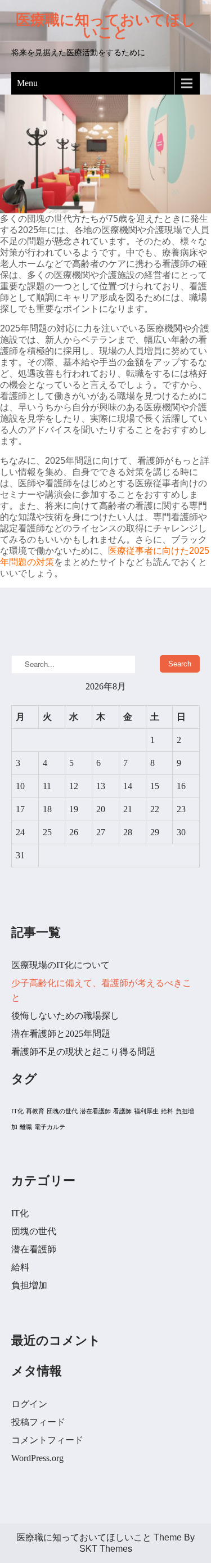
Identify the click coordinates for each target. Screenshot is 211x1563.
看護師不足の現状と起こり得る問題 (83, 1051)
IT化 (17, 1111)
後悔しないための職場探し (65, 1015)
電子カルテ (49, 1127)
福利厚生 (146, 1111)
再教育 (35, 1111)
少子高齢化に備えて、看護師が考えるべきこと (101, 990)
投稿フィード (38, 1422)
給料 (167, 1111)
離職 (26, 1127)
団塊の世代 (62, 1111)
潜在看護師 (95, 1111)
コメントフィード (47, 1440)
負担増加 (29, 1285)
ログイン (29, 1404)
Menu (27, 83)
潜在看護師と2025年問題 (60, 1033)
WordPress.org (37, 1458)
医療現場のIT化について (60, 965)
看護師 (122, 1111)
